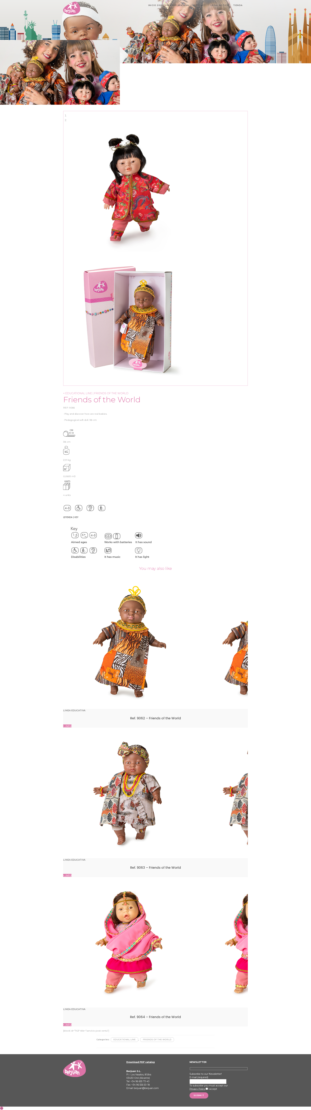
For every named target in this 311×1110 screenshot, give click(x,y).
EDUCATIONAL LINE (124, 1039)
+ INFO (67, 726)
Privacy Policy (197, 1089)
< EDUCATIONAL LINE (77, 393)
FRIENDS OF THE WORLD (157, 1039)
